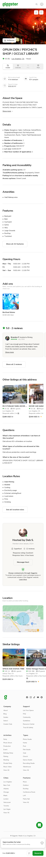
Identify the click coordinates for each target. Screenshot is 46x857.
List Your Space (28, 710)
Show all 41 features (15, 244)
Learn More (23, 579)
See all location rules (15, 509)
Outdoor (26, 785)
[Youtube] (38, 697)
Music (25, 782)
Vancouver (7, 802)
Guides (5, 717)
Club (24, 753)
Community (26, 717)
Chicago (6, 792)
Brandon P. (15, 337)
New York (6, 785)
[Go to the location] (15, 394)
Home (25, 743)
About (5, 710)
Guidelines (26, 721)
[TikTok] (34, 697)
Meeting (6, 760)
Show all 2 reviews (14, 364)
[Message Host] (29, 853)
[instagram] (31, 697)
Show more (7, 111)
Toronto (6, 806)
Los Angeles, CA (18, 59)
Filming (5, 756)
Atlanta (6, 789)
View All (6, 770)
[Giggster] (10, 4)
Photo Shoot (7, 743)
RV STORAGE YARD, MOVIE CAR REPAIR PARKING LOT (15, 406)
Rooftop (25, 789)
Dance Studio (27, 760)
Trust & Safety (28, 728)
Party (5, 739)
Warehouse (27, 767)
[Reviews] (42, 697)
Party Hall (26, 799)
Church (25, 756)
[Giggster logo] (5, 697)
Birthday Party (8, 753)
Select (5, 721)
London (5, 799)
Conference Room (29, 792)
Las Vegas (6, 809)
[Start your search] (36, 4)
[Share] (36, 12)
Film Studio (26, 750)
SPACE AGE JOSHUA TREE (13, 669)
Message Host (23, 562)
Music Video (7, 767)
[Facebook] (27, 697)
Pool (24, 746)
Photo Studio (27, 739)
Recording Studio (29, 763)
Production (7, 746)
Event (5, 750)
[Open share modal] (20, 387)
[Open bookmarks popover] (41, 12)
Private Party (7, 763)
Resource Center (28, 724)
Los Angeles (7, 782)
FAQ (24, 714)
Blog (5, 714)
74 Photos (10, 40)
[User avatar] (41, 4)
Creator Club (7, 724)
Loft (24, 795)
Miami (5, 795)
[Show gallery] (23, 26)
